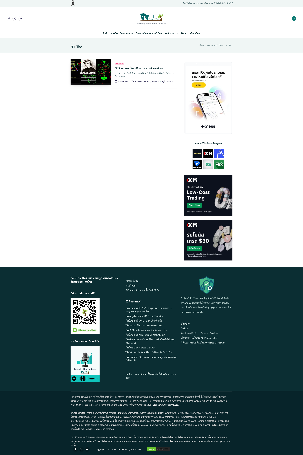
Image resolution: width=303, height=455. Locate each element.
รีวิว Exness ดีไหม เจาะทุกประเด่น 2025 (144, 325)
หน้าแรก (201, 45)
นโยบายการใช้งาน (171, 404)
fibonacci (139, 82)
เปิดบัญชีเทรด (132, 280)
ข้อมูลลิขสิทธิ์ (158, 404)
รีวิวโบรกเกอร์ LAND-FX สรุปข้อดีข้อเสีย (144, 320)
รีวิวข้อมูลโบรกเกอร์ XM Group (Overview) (145, 316)
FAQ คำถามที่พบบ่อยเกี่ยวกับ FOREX (142, 290)
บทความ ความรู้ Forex (215, 45)
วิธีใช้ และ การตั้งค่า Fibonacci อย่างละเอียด (139, 68)
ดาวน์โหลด (131, 285)
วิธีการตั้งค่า (155, 82)
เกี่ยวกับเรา (185, 323)
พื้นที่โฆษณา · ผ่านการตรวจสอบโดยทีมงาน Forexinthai (208, 64)
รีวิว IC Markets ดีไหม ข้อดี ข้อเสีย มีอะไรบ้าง (146, 330)
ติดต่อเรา (185, 328)
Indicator (119, 64)
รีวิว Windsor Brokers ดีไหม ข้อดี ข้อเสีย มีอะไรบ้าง (149, 352)
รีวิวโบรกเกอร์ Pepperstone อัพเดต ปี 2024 (145, 334)
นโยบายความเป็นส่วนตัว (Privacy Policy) (199, 337)
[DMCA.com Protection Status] (158, 449)
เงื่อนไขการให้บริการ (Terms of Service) (199, 333)
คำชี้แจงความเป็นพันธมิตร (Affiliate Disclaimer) (203, 342)
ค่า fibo (147, 82)
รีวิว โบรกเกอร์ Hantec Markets (140, 347)
